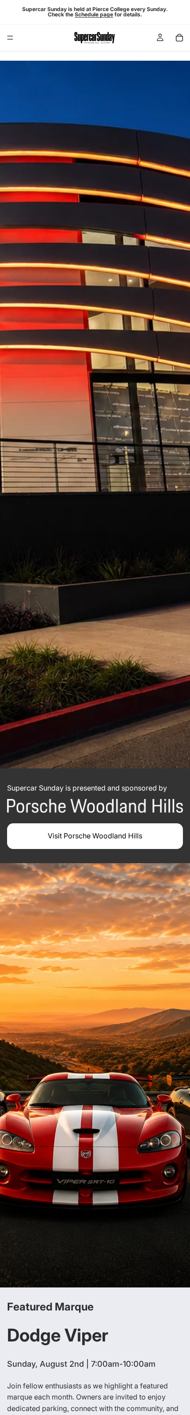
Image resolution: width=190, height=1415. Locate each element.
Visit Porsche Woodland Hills (95, 835)
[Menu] (10, 37)
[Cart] (179, 37)
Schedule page (94, 14)
